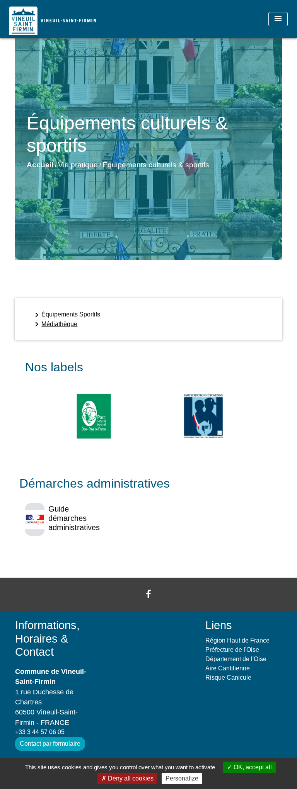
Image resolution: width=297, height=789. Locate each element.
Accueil (40, 165)
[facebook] (148, 594)
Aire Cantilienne (227, 668)
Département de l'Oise (235, 659)
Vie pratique (78, 165)
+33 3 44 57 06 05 (40, 732)
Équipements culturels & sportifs (155, 165)
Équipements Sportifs (66, 315)
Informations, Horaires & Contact (47, 638)
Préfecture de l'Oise (232, 649)
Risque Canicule (228, 677)
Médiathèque (54, 324)
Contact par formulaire (50, 743)
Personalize (182, 778)
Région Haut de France (237, 640)
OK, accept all (252, 767)
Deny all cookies (130, 778)
